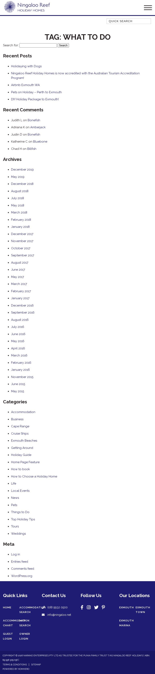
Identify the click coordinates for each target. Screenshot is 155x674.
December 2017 (22, 234)
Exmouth (126, 607)
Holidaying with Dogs (26, 66)
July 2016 (17, 327)
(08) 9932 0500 (57, 607)
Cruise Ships (19, 433)
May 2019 (17, 177)
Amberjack (38, 127)
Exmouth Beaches (24, 440)
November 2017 (22, 241)
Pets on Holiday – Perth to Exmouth (36, 92)
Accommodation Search (32, 610)
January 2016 (20, 370)
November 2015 (22, 377)
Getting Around (22, 448)
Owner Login (24, 636)
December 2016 (22, 305)
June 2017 (18, 269)
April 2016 (18, 348)
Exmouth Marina (126, 623)
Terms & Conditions (15, 664)
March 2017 (19, 284)
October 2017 (20, 248)
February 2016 (21, 362)
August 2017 (19, 262)
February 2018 (21, 220)
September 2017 (22, 255)
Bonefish (34, 120)
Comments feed (22, 568)
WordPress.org (21, 576)
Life (13, 483)
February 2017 (21, 291)
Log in (15, 554)
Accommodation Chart (16, 623)
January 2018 (20, 227)
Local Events (20, 491)
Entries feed (19, 561)
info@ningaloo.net (59, 614)
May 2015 (17, 391)
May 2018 (17, 205)
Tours (15, 526)
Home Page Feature (25, 462)
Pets (14, 505)
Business (17, 419)
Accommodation (23, 412)
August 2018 (19, 191)
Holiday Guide (21, 455)
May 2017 (17, 277)
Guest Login (8, 636)
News (15, 498)
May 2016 (17, 341)
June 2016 (18, 334)
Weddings (18, 533)
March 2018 (19, 212)
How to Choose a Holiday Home (34, 476)
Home (7, 607)
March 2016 (19, 355)
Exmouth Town (143, 610)
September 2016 (23, 312)
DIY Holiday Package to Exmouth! (35, 99)
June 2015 (18, 384)
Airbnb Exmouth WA (25, 85)
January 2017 (20, 298)
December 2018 (22, 184)
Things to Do (20, 512)
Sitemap (36, 664)
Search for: (11, 45)
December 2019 (22, 169)
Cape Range (20, 426)
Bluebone (40, 141)
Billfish (31, 149)
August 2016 (20, 320)
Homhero (23, 669)
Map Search (25, 623)
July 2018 (17, 198)
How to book (20, 469)
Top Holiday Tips (23, 519)
